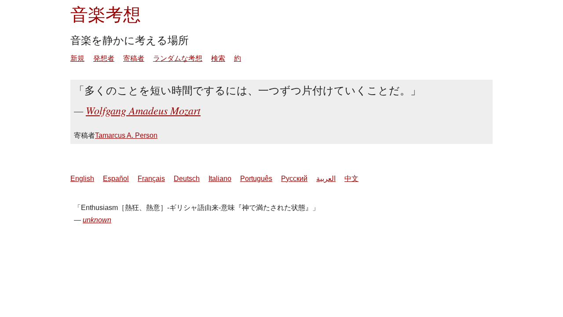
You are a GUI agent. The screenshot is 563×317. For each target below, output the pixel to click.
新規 (77, 58)
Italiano (219, 178)
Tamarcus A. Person (126, 135)
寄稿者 (133, 58)
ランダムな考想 (177, 58)
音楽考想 (105, 14)
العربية (326, 178)
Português (256, 178)
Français (151, 178)
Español (116, 178)
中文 (351, 178)
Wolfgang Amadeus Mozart (143, 110)
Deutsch (187, 178)
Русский (294, 178)
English (82, 178)
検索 (218, 58)
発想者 (103, 58)
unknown (97, 220)
